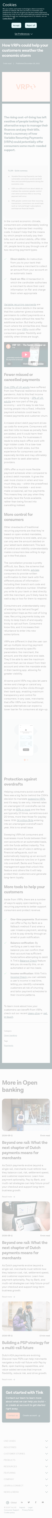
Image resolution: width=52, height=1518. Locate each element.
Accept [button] (16, 25)
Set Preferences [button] (22, 33)
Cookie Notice (7, 18)
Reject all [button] (31, 25)
